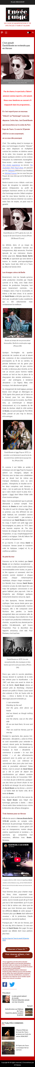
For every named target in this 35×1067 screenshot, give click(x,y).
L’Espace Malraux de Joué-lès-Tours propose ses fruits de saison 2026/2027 (23, 1033)
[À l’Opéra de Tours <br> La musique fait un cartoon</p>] (8, 1048)
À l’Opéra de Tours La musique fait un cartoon (22, 1048)
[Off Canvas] (2, 32)
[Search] (33, 32)
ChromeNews (27, 1062)
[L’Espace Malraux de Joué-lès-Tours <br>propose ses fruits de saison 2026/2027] (8, 1033)
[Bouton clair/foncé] (29, 32)
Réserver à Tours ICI (17, 949)
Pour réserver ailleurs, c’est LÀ (18, 955)
